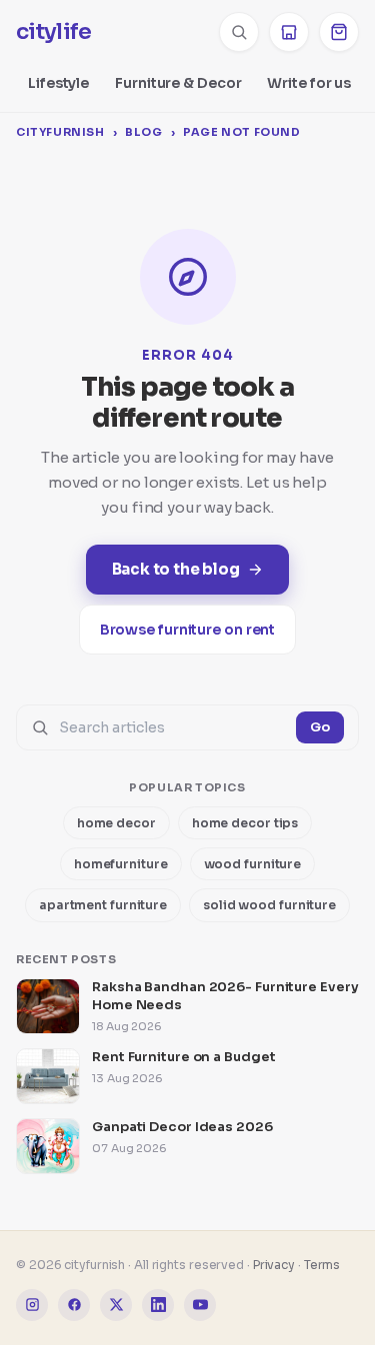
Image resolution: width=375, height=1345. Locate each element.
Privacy (274, 1264)
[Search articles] (239, 32)
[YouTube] (200, 1305)
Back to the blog (176, 569)
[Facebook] (74, 1305)
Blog (143, 132)
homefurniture (121, 863)
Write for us (309, 83)
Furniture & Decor (178, 83)
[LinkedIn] (158, 1305)
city (53, 32)
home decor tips (245, 822)
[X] (116, 1305)
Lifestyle (58, 83)
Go (320, 726)
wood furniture (253, 863)
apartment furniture (103, 904)
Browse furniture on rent (188, 630)
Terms (322, 1264)
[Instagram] (32, 1305)
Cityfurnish (60, 132)
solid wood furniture (269, 904)
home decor (116, 822)
